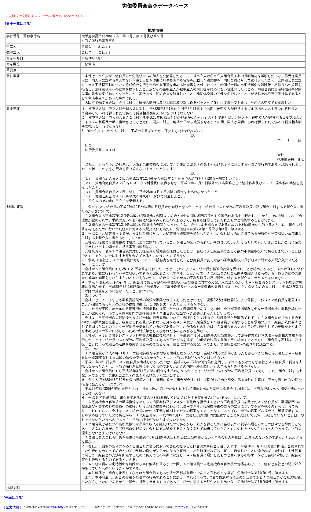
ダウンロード (186, 507)
